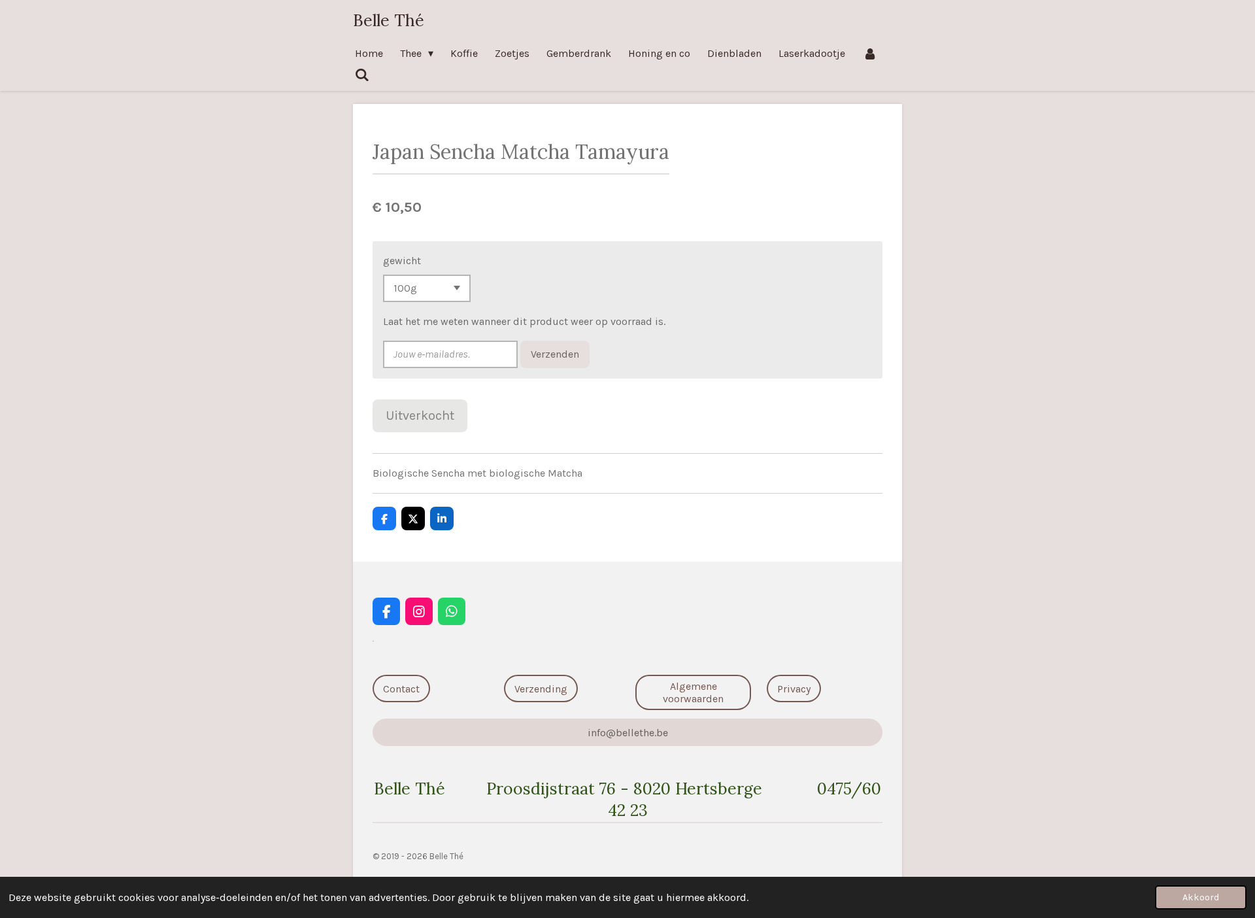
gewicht (402, 260)
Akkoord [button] (1200, 897)
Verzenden (555, 354)
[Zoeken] (362, 74)
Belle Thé (388, 20)
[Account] (869, 53)
